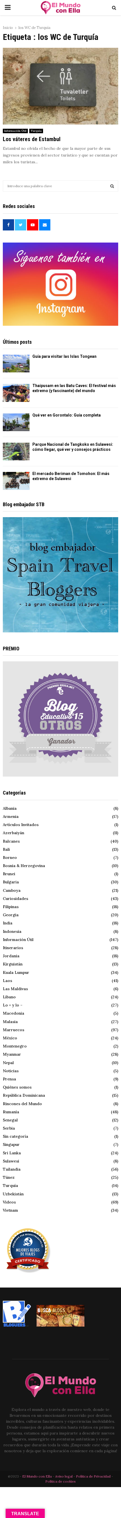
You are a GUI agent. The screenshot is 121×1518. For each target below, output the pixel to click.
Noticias (11, 1070)
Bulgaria (11, 881)
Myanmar (12, 1054)
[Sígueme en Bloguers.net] (17, 1325)
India (7, 923)
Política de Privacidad (93, 1476)
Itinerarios (13, 947)
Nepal (8, 1062)
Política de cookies (60, 1481)
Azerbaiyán (13, 832)
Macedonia (13, 1013)
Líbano (9, 996)
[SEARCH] (112, 186)
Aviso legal (64, 1476)
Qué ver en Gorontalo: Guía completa (66, 415)
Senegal (10, 1120)
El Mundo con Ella (37, 1476)
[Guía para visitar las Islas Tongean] (16, 363)
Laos (7, 980)
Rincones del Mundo (22, 1103)
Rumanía (11, 1111)
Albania (10, 808)
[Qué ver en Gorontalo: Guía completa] (16, 422)
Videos (9, 1202)
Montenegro (15, 1046)
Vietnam (10, 1210)
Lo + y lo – (13, 1005)
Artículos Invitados (21, 824)
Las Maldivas (15, 988)
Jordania (11, 955)
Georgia (11, 914)
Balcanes (11, 841)
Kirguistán (13, 964)
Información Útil (15, 131)
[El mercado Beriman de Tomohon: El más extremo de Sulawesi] (16, 481)
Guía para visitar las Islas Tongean (64, 356)
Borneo (10, 857)
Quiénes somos (17, 1087)
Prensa (9, 1079)
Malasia (10, 1021)
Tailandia (12, 1169)
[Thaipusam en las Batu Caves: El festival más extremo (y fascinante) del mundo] (16, 393)
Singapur (11, 1144)
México (10, 1037)
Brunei (9, 873)
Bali (6, 849)
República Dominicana (24, 1095)
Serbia (9, 1128)
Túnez (9, 1177)
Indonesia (12, 931)
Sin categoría (15, 1136)
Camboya (12, 890)
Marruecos (13, 1029)
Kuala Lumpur (16, 972)
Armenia (11, 816)
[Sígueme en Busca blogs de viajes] (60, 1325)
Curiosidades (15, 898)
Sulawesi (11, 1161)
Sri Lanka (12, 1152)
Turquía (36, 131)
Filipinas (11, 906)
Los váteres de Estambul (31, 139)
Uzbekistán (13, 1193)
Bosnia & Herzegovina (24, 865)
